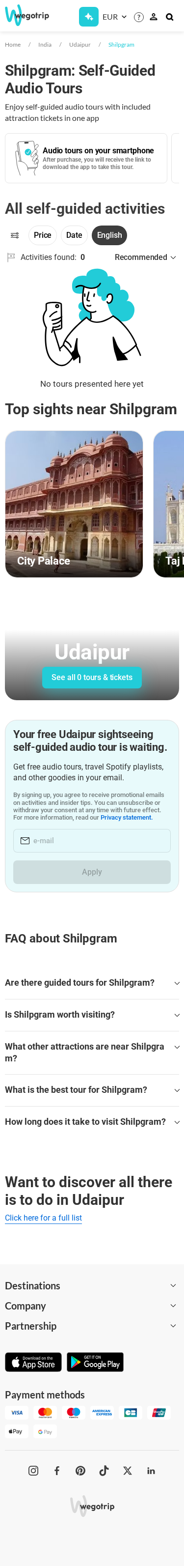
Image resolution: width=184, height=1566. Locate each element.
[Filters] (15, 235)
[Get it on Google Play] (95, 1363)
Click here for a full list (43, 1218)
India (45, 44)
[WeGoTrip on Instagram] (33, 1471)
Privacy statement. (127, 817)
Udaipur (80, 44)
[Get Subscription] (89, 17)
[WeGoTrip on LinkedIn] (151, 1471)
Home (13, 44)
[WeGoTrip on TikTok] (104, 1471)
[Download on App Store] (33, 1363)
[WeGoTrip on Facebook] (57, 1471)
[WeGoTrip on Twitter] (127, 1471)
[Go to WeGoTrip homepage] (23, 15)
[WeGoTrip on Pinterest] (80, 1471)
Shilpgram (121, 44)
